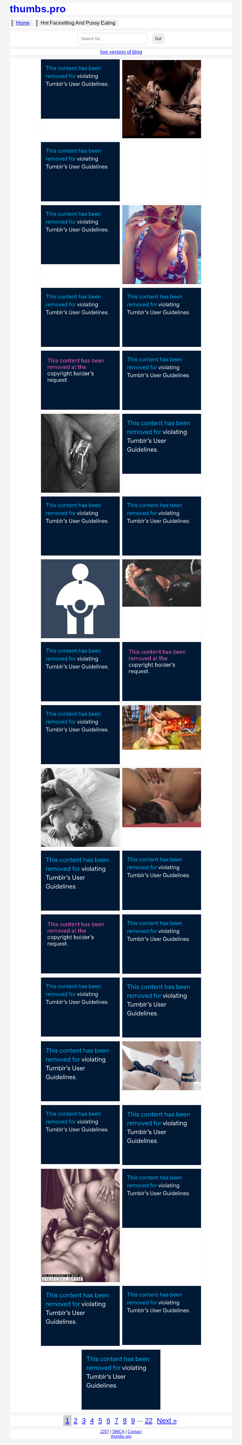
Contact (135, 1431)
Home (23, 23)
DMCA (118, 1431)
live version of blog (121, 52)
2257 (104, 1431)
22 (149, 1420)
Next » (167, 1420)
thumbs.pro (38, 9)
